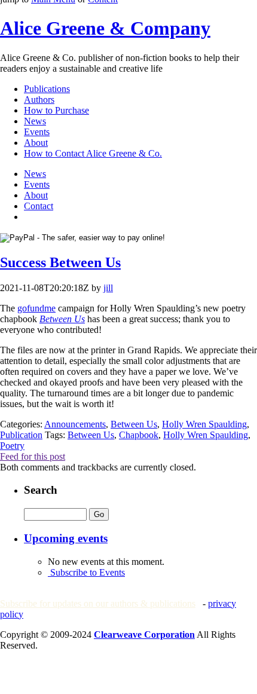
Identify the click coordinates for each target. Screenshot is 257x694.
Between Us (62, 319)
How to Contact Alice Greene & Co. (93, 153)
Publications (47, 89)
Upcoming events (66, 538)
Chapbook (138, 435)
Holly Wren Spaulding (204, 424)
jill (108, 288)
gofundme (36, 308)
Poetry (12, 446)
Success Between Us (60, 262)
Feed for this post (32, 456)
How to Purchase (56, 110)
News (35, 121)
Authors (39, 99)
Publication (21, 435)
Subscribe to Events (86, 572)
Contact (38, 206)
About (36, 142)
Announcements (75, 424)
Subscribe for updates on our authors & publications (97, 603)
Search (40, 490)
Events (37, 132)
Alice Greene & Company (105, 28)
